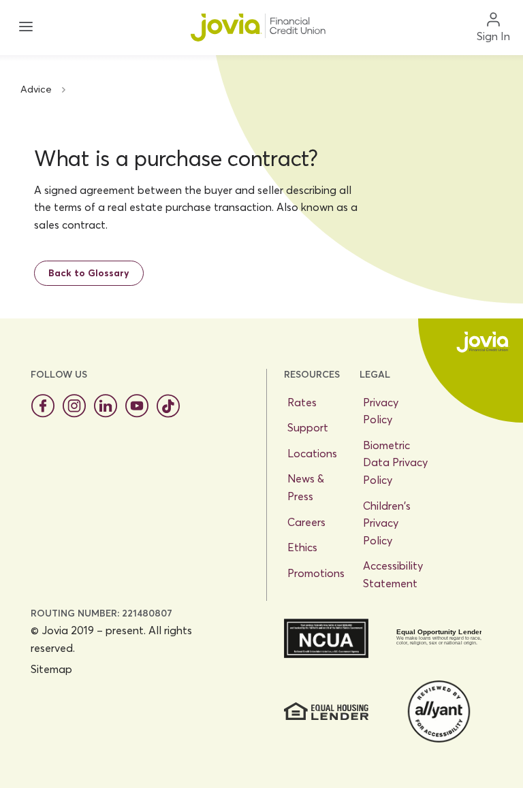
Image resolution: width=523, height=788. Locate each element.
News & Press (305, 487)
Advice (36, 89)
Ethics (302, 547)
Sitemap (51, 669)
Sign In (493, 36)
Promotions (316, 573)
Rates (302, 402)
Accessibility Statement (393, 574)
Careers (306, 522)
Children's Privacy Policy (387, 523)
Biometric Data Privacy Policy (395, 462)
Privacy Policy (380, 411)
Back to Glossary (88, 273)
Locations (312, 453)
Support (307, 427)
